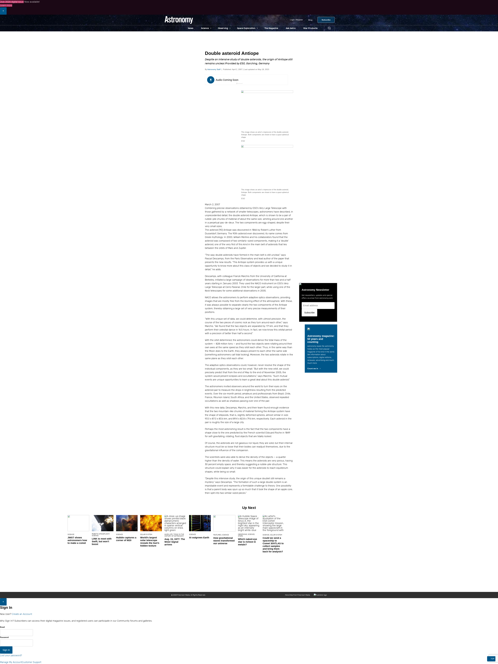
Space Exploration (246, 28)
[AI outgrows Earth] (348, 523)
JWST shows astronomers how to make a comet (225, 540)
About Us (230, 586)
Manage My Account (11, 662)
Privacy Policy (309, 586)
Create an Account (22, 614)
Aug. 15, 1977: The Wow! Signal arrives (322, 542)
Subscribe (326, 20)
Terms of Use (295, 586)
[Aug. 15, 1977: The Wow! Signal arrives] (323, 523)
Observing (223, 28)
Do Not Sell (322, 586)
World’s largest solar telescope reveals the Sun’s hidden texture (297, 541)
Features (365, 535)
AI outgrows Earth (347, 537)
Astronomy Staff (213, 69)
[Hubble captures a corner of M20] (275, 523)
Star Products (310, 28)
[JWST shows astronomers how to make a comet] (226, 523)
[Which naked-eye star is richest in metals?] (397, 523)
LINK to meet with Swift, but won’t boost (249, 541)
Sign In (6, 650)
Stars (388, 536)
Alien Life (316, 534)
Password (4, 637)
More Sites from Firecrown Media (297, 595)
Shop (310, 20)
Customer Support (31, 662)
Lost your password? (11, 655)
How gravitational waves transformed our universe (371, 541)
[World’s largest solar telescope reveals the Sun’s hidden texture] (299, 523)
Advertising (282, 586)
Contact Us (242, 586)
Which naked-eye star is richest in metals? (395, 542)
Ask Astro (291, 28)
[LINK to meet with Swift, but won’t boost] (250, 523)
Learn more (6, 5)
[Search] (329, 28)
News (190, 28)
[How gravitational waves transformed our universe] (372, 523)
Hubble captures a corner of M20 (274, 539)
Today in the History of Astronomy (322, 535)
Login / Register (296, 20)
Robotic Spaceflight (248, 534)
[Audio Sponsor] (266, 80)
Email (2, 627)
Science (205, 28)
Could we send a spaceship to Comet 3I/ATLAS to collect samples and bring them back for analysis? (420, 545)
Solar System (294, 534)
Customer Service (267, 586)
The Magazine (271, 28)
